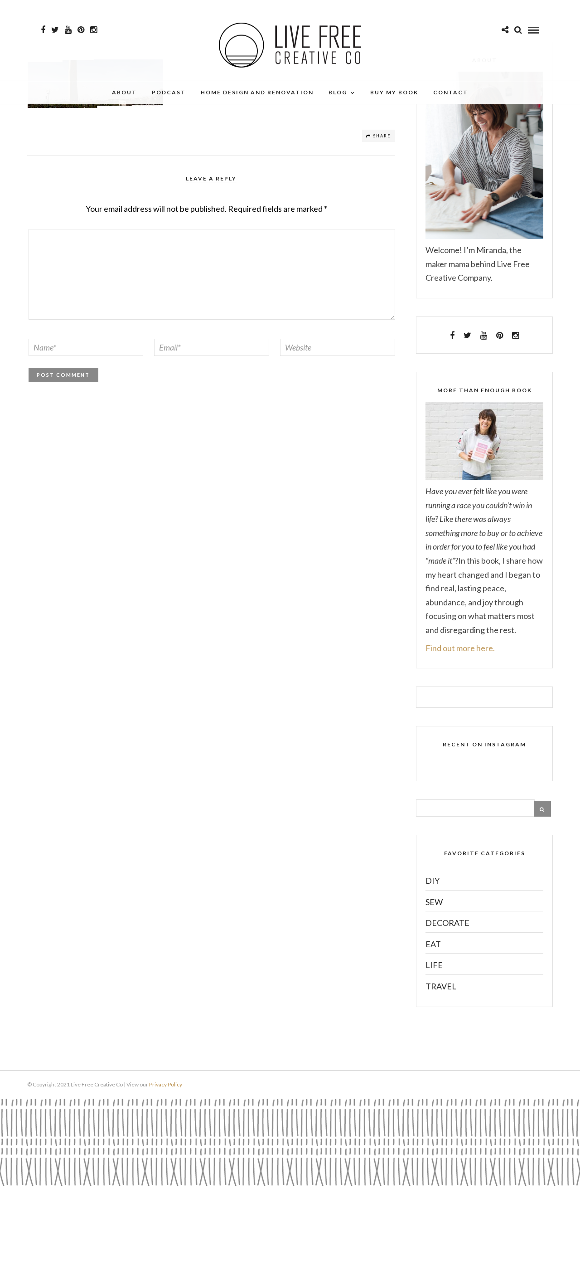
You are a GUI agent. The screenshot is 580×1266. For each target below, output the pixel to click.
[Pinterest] (80, 30)
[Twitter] (467, 335)
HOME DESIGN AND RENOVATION (257, 92)
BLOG (338, 92)
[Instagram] (93, 30)
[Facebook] (452, 335)
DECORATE (447, 923)
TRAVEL (440, 986)
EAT (433, 944)
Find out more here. (460, 648)
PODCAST (169, 92)
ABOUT (124, 92)
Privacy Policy (165, 1084)
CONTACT (450, 92)
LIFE (434, 965)
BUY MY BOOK (394, 92)
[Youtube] (68, 30)
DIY (432, 881)
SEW (434, 902)
